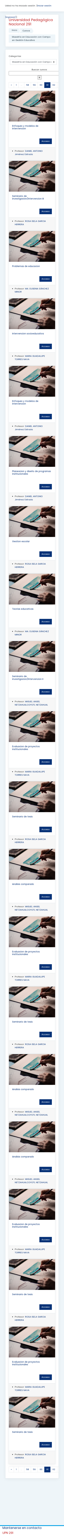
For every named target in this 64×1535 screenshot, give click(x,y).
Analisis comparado (23, 884)
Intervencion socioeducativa (28, 333)
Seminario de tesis (22, 816)
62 (54, 84)
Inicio (14, 30)
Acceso (46, 141)
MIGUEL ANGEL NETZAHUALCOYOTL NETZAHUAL (31, 703)
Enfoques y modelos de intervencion (25, 127)
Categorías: (15, 56)
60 (41, 84)
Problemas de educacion (26, 266)
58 (27, 84)
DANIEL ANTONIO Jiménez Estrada (29, 152)
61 (48, 84)
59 (34, 84)
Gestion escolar (21, 541)
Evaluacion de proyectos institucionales (26, 748)
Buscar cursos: (39, 69)
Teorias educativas (22, 609)
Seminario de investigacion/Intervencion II (27, 678)
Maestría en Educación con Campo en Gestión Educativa (31, 38)
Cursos (26, 30)
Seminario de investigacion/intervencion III (28, 197)
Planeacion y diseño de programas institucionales (31, 472)
